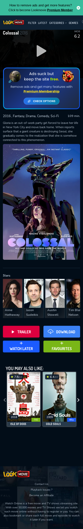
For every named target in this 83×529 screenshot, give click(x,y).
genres (73, 23)
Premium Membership (41, 91)
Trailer (24, 331)
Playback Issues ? (41, 490)
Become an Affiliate (41, 495)
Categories (56, 23)
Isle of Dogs (18, 424)
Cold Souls (53, 424)
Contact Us (41, 484)
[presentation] (5, 400)
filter (32, 23)
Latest (42, 23)
